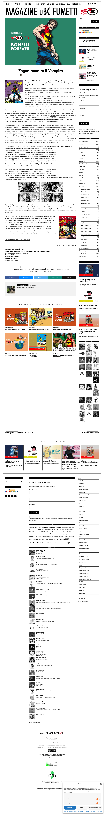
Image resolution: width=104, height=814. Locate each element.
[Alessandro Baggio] (32, 704)
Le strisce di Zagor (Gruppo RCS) (62, 329)
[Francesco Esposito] (32, 659)
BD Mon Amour (85, 192)
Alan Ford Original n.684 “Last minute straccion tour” (88, 331)
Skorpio (45, 543)
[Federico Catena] (32, 672)
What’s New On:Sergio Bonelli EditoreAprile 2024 (41, 654)
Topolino (58, 543)
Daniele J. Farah (40, 613)
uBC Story (83, 242)
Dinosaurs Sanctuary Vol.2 (42, 640)
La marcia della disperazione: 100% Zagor (16, 253)
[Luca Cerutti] (32, 584)
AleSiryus (38, 644)
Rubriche (28, 3)
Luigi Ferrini (39, 683)
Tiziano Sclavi (53, 543)
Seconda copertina (84, 248)
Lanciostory (32, 536)
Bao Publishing (56, 527)
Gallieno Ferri (67, 266)
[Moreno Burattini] (32, 691)
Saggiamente (84, 223)
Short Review (40, 3)
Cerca (80, 18)
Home (8, 3)
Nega (82, 808)
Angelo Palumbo (15, 266)
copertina (21, 232)
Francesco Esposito (41, 657)
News (80, 180)
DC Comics (82, 155)
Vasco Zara (39, 594)
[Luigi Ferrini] (32, 685)
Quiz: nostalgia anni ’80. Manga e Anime (45, 697)
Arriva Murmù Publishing (91, 58)
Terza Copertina (83, 256)
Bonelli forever (32, 266)
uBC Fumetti (82, 500)
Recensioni (82, 183)
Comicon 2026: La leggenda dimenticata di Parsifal (48, 678)
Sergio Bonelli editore (63, 269)
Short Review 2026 (86, 231)
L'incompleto (84, 217)
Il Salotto (81, 172)
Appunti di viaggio (85, 189)
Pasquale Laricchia (41, 563)
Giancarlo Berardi (59, 531)
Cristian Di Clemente (41, 626)
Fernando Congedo (41, 708)
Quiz (82, 220)
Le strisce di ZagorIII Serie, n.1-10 (40, 552)
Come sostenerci (83, 497)
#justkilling (38, 716)
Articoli (17, 3)
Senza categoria (83, 251)
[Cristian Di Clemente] (32, 628)
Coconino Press (32, 529)
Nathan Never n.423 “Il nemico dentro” (92, 50)
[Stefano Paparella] (32, 634)
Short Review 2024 (86, 225)
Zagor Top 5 (84, 245)
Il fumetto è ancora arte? (42, 659)
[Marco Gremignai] (32, 552)
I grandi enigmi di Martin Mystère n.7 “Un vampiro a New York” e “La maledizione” (27, 251)
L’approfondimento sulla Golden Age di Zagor (17, 239)
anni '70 (24, 266)
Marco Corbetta (40, 607)
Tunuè (61, 543)
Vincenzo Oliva (40, 619)
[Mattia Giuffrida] (32, 716)
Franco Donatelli (55, 266)
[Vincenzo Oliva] (32, 621)
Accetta (70, 808)
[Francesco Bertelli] (32, 640)
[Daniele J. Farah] (32, 615)
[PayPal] (93, 4)
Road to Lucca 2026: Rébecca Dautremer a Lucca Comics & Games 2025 (93, 75)
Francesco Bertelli (40, 638)
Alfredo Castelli (37, 527)
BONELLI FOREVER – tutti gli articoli (66, 245)
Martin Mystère (50, 536)
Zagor (49, 271)
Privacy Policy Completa (90, 811)
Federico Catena (40, 670)
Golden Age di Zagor (17, 269)
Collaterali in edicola (41, 529)
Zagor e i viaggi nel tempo (42, 627)
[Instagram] (91, 4)
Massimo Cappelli (40, 556)
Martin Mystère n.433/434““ (44, 590)
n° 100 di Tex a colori (50, 96)
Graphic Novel (83, 164)
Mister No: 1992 (40, 633)
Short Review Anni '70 (86, 234)
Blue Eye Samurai (40, 615)
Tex (48, 543)
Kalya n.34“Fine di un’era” (39, 647)
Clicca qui (41, 754)
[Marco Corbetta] (32, 609)
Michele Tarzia (39, 575)
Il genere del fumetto (90, 65)
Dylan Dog (58, 529)
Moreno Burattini (33, 539)
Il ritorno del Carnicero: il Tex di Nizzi (39, 329)
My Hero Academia (40, 703)
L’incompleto (82, 562)
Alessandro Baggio (40, 701)
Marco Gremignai (27, 75)
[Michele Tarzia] (32, 577)
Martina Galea (39, 695)
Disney (81, 158)
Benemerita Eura (85, 194)
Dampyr (49, 529)
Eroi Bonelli (48, 75)
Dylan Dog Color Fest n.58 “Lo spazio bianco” (46, 564)
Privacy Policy (99, 811)
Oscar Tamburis (40, 588)
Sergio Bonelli (51, 269)
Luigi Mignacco (38, 536)
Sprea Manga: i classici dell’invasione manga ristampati (49, 583)
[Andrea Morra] (32, 678)
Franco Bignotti (44, 266)
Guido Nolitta (29, 269)
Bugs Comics (71, 527)
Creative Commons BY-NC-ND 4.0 (44, 747)
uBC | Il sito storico (74, 3)
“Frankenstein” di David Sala (42, 596)
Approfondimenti (83, 141)
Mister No (71, 536)
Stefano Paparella (40, 632)
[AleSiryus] (32, 647)
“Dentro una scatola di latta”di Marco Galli (43, 577)
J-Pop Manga (64, 534)
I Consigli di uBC (85, 211)
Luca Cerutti (39, 581)
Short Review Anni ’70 (85, 579)
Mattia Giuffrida (40, 714)
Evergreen (83, 206)
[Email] (95, 4)
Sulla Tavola (84, 239)
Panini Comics (49, 539)
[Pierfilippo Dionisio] (32, 603)
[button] (101, 784)
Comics (81, 150)
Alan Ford (31, 527)
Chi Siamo (82, 492)
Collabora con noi (84, 495)
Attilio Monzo (39, 664)
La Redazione (39, 569)
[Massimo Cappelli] (32, 558)
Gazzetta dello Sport (52, 531)
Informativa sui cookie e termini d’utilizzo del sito (74, 811)
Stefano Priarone (35, 271)
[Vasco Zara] (32, 596)
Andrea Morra (39, 676)
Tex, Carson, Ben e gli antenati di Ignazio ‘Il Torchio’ (48, 709)
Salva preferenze (95, 808)
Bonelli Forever (42, 75)
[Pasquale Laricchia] (32, 565)
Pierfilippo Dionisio (41, 600)
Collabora (50, 3)
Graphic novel (43, 534)
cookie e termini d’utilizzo (38, 793)
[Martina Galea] (32, 697)
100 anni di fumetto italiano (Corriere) (15, 329)
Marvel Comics (57, 536)
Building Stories (40, 671)
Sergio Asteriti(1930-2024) (39, 685)
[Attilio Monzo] (32, 665)
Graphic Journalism (86, 209)
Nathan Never (41, 539)
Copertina (81, 152)
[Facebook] (88, 4)
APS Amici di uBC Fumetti (52, 738)
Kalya (69, 534)
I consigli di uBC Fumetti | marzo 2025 (15, 355)
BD (61, 527)
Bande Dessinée (83, 147)
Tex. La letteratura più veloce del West (45, 558)
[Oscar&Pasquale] (32, 653)
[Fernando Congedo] (32, 710)
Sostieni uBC (60, 3)
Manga (81, 175)
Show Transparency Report (52, 789)
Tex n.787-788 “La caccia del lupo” (44, 665)
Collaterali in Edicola (86, 203)
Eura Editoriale (66, 529)
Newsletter (53, 793)
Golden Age (53, 115)
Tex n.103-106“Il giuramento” (33, 355)
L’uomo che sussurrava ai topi (43, 690)
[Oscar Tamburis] (32, 590)
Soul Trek (83, 237)
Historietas (82, 166)
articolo (27, 94)
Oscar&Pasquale (40, 651)
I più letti (81, 169)
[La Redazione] (32, 571)
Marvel (81, 178)
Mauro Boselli (64, 536)
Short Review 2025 (86, 228)
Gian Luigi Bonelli (66, 531)
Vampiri (44, 271)
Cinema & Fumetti (85, 200)
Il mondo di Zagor (40, 269)
